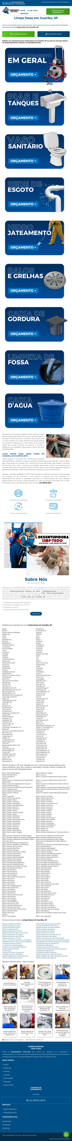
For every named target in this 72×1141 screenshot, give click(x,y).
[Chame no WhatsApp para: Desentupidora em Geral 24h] (36, 65)
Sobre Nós (7, 1068)
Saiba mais (36, 614)
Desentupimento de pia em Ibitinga (9, 984)
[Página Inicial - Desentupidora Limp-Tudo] (10, 10)
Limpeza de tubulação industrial (14, 947)
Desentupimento (10, 1109)
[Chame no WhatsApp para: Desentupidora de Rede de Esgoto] (36, 194)
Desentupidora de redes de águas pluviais (51, 956)
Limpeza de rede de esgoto (46, 952)
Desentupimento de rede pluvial (48, 934)
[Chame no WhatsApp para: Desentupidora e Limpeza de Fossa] (36, 367)
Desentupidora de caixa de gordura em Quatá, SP (9, 1008)
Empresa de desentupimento (47, 925)
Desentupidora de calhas (45, 931)
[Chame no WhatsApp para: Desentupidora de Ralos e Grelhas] (36, 281)
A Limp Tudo (32, 10)
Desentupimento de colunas (13, 936)
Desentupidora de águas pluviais (48, 924)
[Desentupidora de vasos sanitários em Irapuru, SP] (44, 972)
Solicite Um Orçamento (58, 11)
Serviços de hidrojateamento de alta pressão (52, 940)
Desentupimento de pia (45, 933)
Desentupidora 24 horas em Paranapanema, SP (62, 1008)
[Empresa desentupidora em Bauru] (27, 972)
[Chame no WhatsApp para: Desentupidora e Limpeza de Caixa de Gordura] (36, 324)
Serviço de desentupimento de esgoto (16, 940)
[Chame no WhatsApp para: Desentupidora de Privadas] (36, 151)
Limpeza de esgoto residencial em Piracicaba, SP (44, 1008)
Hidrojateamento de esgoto (12, 954)
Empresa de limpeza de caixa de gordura (51, 949)
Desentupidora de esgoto (45, 929)
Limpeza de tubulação (44, 945)
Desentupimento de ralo (11, 938)
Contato (7, 1075)
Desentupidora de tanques (12, 958)
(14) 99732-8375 (63, 2)
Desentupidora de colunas (12, 931)
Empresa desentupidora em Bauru (27, 984)
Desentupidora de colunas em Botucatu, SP (62, 984)
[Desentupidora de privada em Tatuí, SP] (27, 1021)
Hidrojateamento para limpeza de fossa (17, 942)
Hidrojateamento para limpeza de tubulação (52, 942)
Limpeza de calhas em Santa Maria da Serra (44, 1033)
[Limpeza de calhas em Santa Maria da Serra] (44, 1021)
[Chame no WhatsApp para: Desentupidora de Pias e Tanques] (36, 108)
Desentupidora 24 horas (11, 925)
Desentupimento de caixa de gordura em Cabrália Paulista (62, 1033)
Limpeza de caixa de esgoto (12, 945)
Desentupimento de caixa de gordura (50, 938)
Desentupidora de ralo (10, 949)
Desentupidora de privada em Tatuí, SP (27, 1033)
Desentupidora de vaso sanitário (48, 927)
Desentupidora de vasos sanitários (49, 954)
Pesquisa (7, 1082)
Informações (19, 1040)
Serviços (24, 13)
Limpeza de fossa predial (11, 943)
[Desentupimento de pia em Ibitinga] (9, 972)
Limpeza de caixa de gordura (13, 952)
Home (22, 10)
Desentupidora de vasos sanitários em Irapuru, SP (44, 984)
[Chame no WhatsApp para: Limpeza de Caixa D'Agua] (36, 410)
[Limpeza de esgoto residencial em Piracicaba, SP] (44, 997)
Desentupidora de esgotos (46, 958)
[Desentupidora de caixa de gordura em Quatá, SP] (9, 997)
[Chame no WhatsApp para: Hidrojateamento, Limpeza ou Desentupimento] (36, 238)
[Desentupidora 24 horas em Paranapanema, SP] (62, 997)
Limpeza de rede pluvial (45, 951)
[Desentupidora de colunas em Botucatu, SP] (62, 972)
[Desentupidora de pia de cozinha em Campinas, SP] (9, 1021)
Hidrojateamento (10, 1112)
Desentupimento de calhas (46, 936)
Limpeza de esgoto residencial (47, 943)
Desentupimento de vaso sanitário (15, 933)
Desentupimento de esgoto (12, 934)
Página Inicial (8, 1040)
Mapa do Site (8, 1085)
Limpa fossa (6, 951)
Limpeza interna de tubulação (47, 947)
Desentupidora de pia (10, 929)
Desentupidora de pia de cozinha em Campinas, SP (9, 1033)
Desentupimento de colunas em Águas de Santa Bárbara (27, 1008)
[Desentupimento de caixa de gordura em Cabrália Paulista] (62, 1021)
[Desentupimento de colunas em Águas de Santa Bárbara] (27, 997)
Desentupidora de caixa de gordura (15, 956)
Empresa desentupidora (11, 927)
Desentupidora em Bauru (11, 924)
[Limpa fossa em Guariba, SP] (57, 446)
